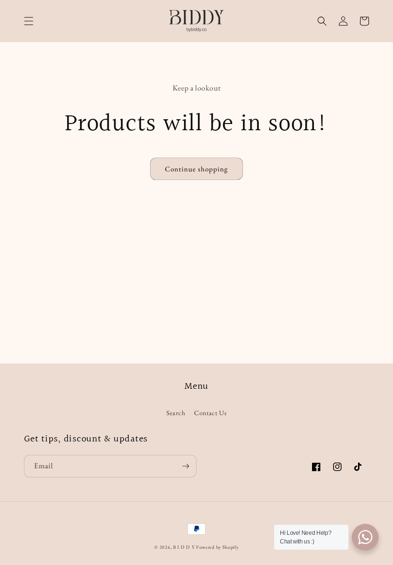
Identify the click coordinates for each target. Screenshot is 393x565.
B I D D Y (184, 547)
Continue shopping (196, 168)
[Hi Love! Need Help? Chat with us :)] (365, 537)
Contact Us (210, 412)
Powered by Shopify (217, 547)
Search (175, 412)
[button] (28, 21)
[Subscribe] (185, 466)
